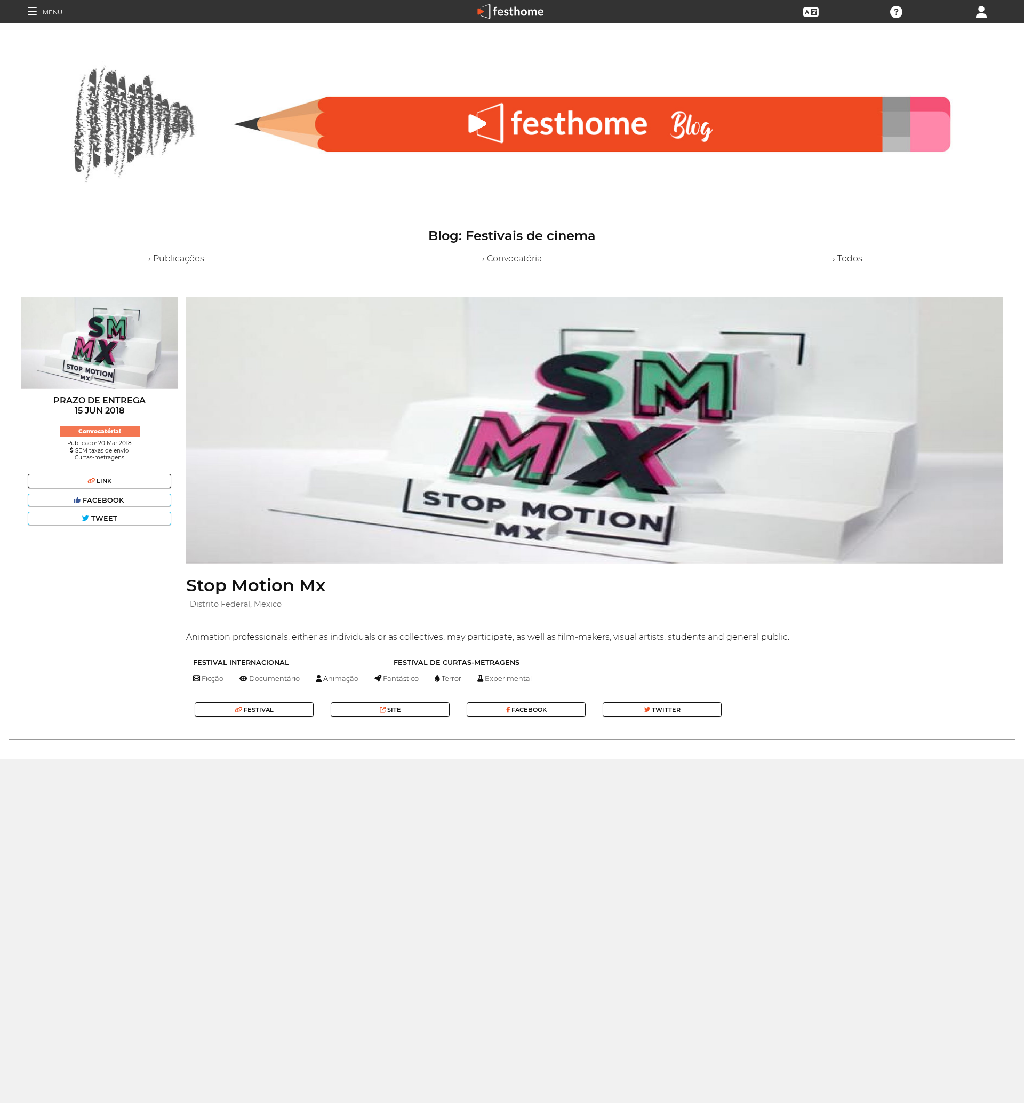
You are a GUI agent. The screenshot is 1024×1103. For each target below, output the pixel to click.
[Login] (981, 11)
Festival (258, 709)
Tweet (103, 518)
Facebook (103, 500)
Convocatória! (99, 431)
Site (393, 709)
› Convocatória (512, 258)
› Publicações (176, 258)
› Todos (847, 258)
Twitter (665, 709)
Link (103, 481)
